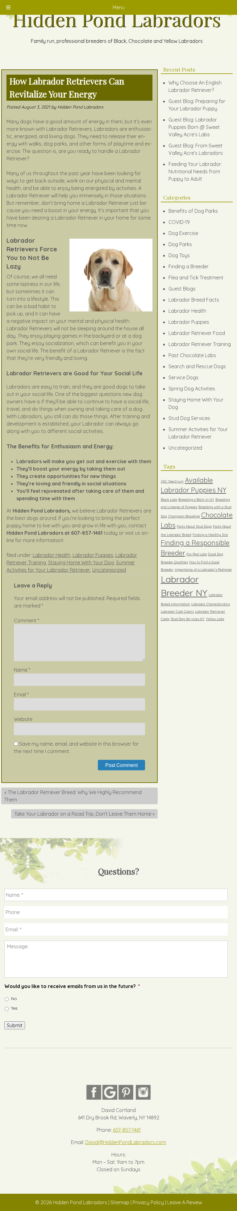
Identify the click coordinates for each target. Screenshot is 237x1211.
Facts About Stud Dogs (194, 526)
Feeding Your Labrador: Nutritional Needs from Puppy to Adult (195, 171)
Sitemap (119, 1202)
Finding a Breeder (188, 266)
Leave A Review (184, 1202)
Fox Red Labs (196, 554)
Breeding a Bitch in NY (196, 499)
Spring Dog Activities (191, 388)
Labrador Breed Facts (193, 300)
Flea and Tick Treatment (195, 277)
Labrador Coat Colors (177, 611)
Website (23, 719)
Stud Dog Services (189, 418)
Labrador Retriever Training (199, 344)
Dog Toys (179, 255)
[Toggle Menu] (8, 7)
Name (22, 670)
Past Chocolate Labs (192, 355)
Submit (15, 1025)
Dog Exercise (183, 233)
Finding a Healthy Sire (210, 535)
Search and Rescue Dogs (197, 366)
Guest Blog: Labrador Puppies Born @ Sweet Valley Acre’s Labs (194, 127)
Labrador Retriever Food (196, 333)
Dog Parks (180, 244)
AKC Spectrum (172, 481)
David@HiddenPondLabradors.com (125, 1142)
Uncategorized (109, 570)
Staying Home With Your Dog (81, 562)
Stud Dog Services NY (188, 619)
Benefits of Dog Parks (193, 211)
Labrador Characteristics (210, 604)
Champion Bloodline (184, 516)
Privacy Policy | (150, 1202)
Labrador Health (51, 555)
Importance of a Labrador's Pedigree (203, 569)
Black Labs (169, 499)
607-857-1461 (127, 1130)
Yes (14, 1008)
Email (21, 694)
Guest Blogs (182, 289)
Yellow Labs (215, 619)
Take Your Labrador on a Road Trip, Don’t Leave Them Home (82, 814)
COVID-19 (179, 222)
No (14, 998)
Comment (26, 620)
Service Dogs (183, 377)
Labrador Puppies (93, 555)
